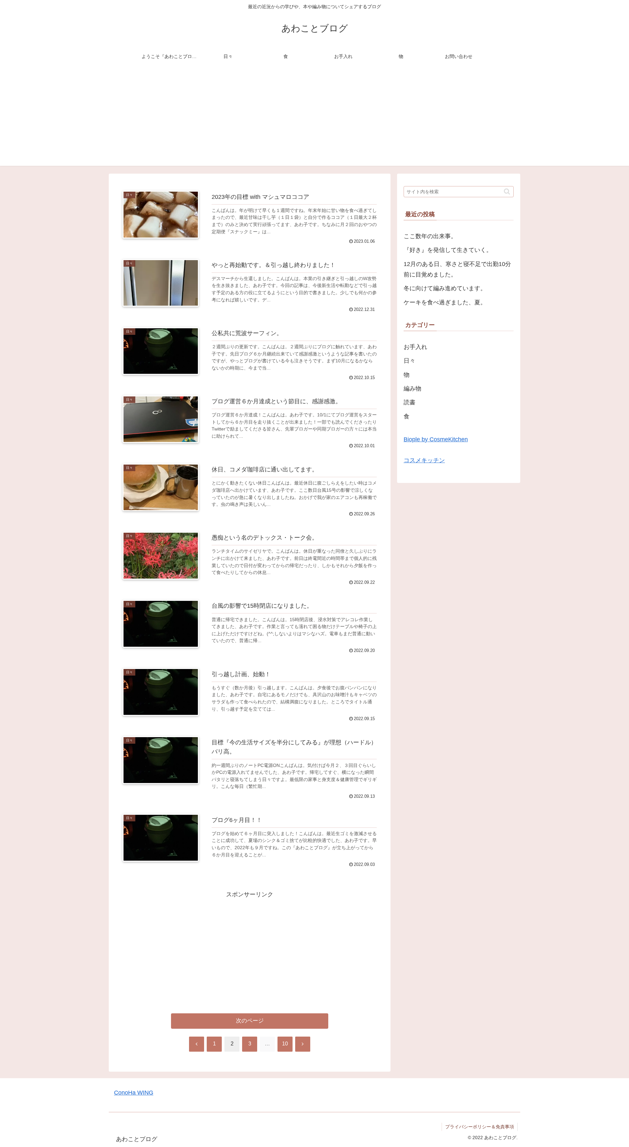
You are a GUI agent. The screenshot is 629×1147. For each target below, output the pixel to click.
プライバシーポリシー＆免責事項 (479, 1126)
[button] (507, 191)
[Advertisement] (314, 120)
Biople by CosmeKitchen (436, 439)
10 (285, 1043)
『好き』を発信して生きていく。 (448, 250)
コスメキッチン (424, 460)
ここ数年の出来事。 (430, 236)
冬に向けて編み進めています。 (445, 288)
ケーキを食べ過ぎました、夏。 (445, 302)
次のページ (250, 1021)
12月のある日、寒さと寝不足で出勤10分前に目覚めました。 (457, 269)
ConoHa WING (133, 1092)
